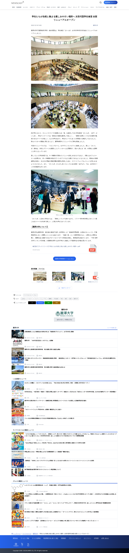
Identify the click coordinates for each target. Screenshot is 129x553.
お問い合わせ (105, 538)
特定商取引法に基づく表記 (50, 538)
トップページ (17, 533)
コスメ (92, 7)
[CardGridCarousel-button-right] (98, 277)
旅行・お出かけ (61, 7)
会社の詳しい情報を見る (64, 319)
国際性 (50, 298)
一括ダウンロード (65, 288)
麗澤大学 (95, 25)
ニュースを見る (111, 327)
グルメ (70, 7)
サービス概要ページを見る (116, 549)
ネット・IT (76, 7)
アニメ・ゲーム (41, 7)
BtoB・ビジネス (51, 7)
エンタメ (25, 7)
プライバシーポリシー (75, 538)
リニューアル (43, 298)
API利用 (96, 538)
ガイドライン (87, 538)
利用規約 (63, 538)
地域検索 (18, 7)
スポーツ (32, 7)
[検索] (100, 2)
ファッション (84, 7)
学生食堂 (56, 298)
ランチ (36, 298)
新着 (13, 7)
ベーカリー (29, 298)
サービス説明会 (36, 538)
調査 (115, 7)
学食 (62, 298)
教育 (66, 298)
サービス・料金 (25, 538)
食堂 (70, 298)
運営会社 (15, 538)
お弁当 (23, 298)
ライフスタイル (100, 7)
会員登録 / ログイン (110, 2)
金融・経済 (109, 7)
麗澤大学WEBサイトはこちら (64, 259)
